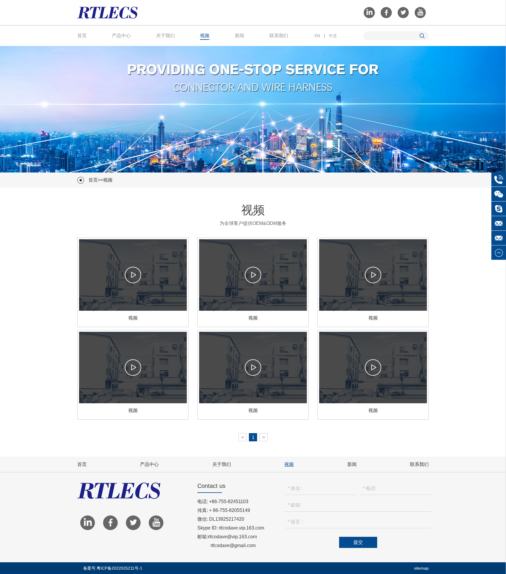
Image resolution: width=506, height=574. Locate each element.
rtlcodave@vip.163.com (232, 536)
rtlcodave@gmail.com (233, 545)
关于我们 (165, 35)
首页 (82, 35)
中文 (333, 35)
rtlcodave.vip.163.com (241, 527)
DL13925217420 (226, 519)
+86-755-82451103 (228, 501)
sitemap (421, 568)
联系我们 (278, 35)
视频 (204, 35)
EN (317, 35)
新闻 (239, 35)
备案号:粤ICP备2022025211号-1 (112, 568)
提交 (358, 542)
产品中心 (121, 35)
